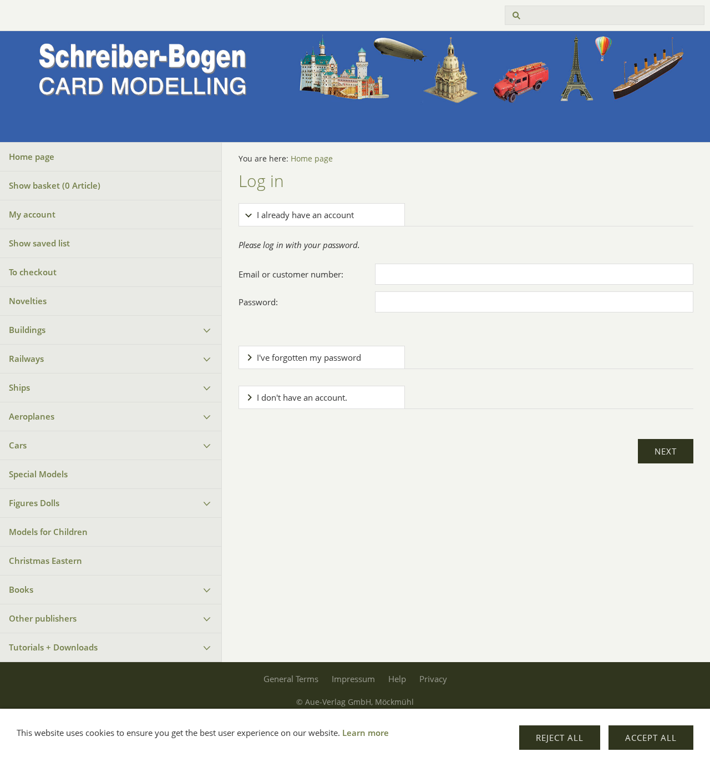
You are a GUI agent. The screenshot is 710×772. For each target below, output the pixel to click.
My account (32, 214)
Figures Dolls (34, 502)
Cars (18, 445)
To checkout (33, 271)
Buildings (27, 329)
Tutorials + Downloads (53, 647)
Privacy (433, 678)
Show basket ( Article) (54, 185)
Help (397, 678)
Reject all (560, 737)
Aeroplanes (31, 416)
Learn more (365, 732)
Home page (31, 156)
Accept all (651, 737)
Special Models (38, 474)
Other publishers (43, 618)
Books (21, 589)
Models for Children (48, 531)
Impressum (353, 678)
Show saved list (39, 243)
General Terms (290, 678)
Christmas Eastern (45, 560)
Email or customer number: (291, 274)
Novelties (28, 300)
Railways (26, 358)
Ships (19, 387)
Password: (258, 301)
